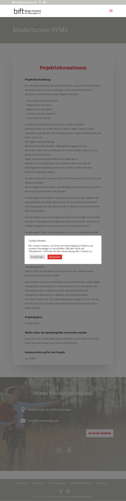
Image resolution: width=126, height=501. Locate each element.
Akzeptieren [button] (54, 257)
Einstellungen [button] (37, 257)
